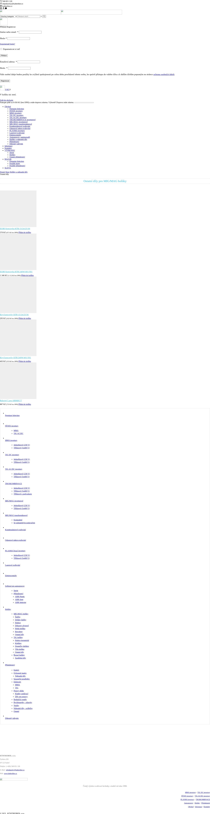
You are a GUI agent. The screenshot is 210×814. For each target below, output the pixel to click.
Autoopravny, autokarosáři (19, 137)
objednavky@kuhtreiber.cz (15, 770)
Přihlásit (4, 55)
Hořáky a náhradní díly (18, 139)
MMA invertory (15, 113)
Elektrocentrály (15, 135)
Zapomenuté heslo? (7, 44)
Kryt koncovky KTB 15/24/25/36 (14, 315)
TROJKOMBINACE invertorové (22, 120)
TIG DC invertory (16, 115)
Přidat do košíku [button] (24, 232)
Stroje (11, 153)
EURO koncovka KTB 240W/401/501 (16, 272)
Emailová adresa (8, 61)
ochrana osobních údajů (163, 74)
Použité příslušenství (17, 166)
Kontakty (8, 148)
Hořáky (12, 155)
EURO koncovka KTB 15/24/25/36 (15, 228)
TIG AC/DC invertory (18, 117)
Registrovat (5, 81)
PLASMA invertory (17, 131)
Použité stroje (14, 163)
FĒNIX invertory (16, 111)
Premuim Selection (16, 109)
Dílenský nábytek (16, 144)
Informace (8, 146)
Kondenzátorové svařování (19, 126)
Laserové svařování (16, 133)
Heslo (3, 38)
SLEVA (8, 168)
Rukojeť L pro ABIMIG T (11, 400)
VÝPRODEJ (10, 150)
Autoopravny (188, 803)
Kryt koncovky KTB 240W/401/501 (15, 357)
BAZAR (8, 159)
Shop (7, 172)
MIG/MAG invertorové (18, 122)
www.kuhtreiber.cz (10, 773)
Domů (2, 172)
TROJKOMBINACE (203, 799)
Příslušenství (14, 142)
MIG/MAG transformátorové (20, 124)
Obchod (8, 107)
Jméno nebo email (9, 32)
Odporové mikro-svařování (19, 128)
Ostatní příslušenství (17, 157)
